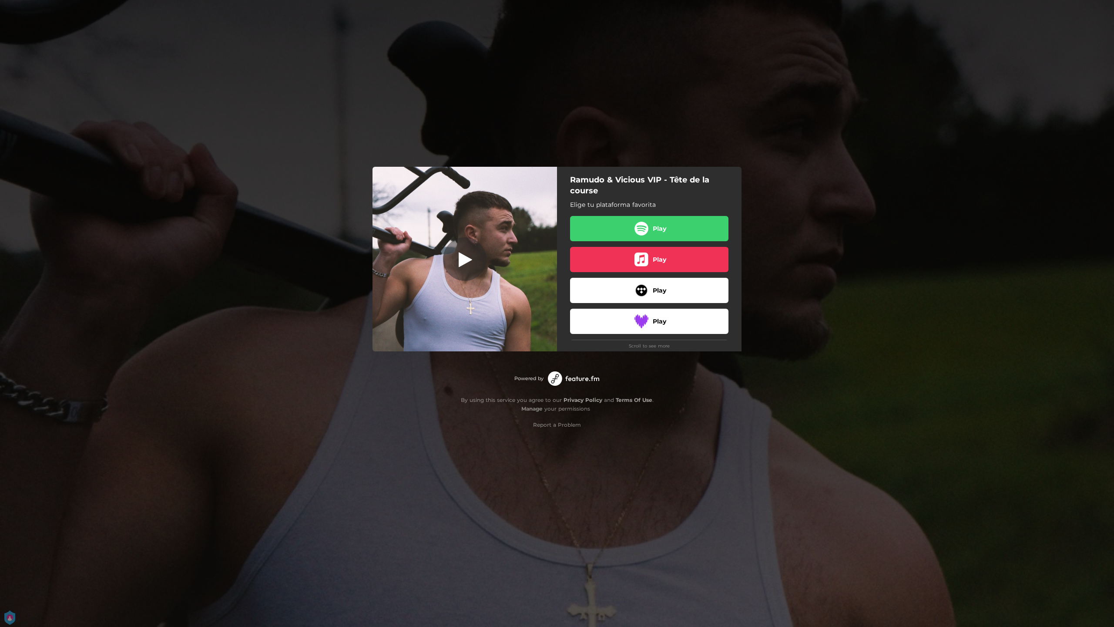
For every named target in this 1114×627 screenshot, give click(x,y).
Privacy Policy (583, 400)
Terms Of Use (634, 400)
